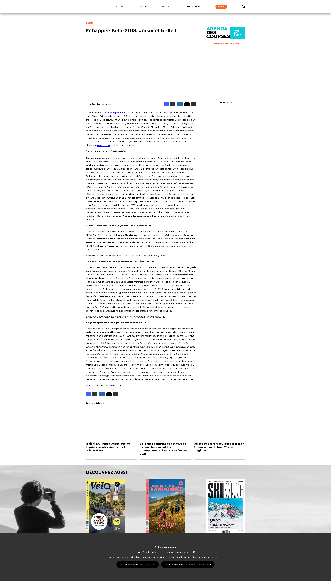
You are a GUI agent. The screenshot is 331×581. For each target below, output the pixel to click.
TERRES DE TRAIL (192, 6)
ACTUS (119, 6)
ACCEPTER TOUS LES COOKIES (137, 564)
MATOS (165, 6)
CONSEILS (142, 6)
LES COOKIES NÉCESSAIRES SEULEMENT (187, 564)
